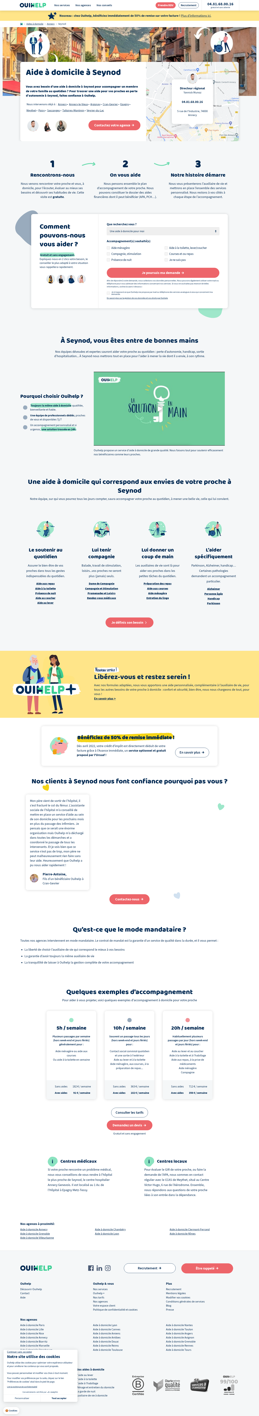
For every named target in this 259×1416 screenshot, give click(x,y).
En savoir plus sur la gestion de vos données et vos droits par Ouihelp (137, 298)
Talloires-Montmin (73, 110)
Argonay (95, 104)
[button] (11, 1410)
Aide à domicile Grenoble (35, 1233)
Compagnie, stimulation (126, 253)
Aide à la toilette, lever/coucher (188, 247)
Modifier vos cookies (178, 1297)
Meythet (31, 110)
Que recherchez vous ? (122, 224)
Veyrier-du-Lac (95, 110)
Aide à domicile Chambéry (110, 1229)
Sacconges (53, 110)
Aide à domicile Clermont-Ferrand (190, 1229)
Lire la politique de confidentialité (22, 1386)
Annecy (51, 23)
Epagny (124, 104)
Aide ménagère (120, 247)
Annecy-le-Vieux (78, 104)
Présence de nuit (121, 259)
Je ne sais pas (177, 259)
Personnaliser (22, 1398)
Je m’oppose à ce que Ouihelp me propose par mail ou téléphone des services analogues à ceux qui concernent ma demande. (162, 293)
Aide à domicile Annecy (33, 1229)
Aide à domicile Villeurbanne (37, 1238)
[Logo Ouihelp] (33, 5)
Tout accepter (59, 1398)
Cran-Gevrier (110, 104)
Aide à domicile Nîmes (183, 1233)
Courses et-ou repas (181, 253)
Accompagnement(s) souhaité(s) (128, 241)
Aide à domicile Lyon (107, 1233)
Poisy (41, 110)
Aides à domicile (34, 23)
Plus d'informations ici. (196, 16)
